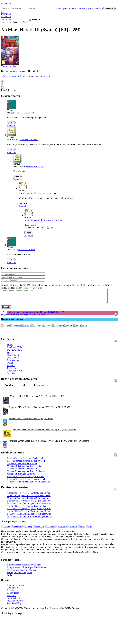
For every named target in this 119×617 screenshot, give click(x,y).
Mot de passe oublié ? (66, 8)
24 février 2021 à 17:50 (52, 220)
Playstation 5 (13, 357)
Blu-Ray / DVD (14, 347)
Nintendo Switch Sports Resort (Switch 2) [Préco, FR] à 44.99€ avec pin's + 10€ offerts (49, 441)
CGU (67, 608)
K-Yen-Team (13, 593)
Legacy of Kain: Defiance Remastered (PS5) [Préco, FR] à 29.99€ (39, 407)
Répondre (11, 125)
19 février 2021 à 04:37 (27, 113)
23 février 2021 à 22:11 (47, 193)
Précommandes (41, 385)
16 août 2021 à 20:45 (26, 250)
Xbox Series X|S (14, 370)
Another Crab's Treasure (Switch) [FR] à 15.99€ (31, 418)
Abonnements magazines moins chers (24, 564)
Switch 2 (11, 365)
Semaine (9, 385)
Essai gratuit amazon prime (19, 572)
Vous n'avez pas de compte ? (89, 8)
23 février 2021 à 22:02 (29, 140)
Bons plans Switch (20, 22)
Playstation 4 (13, 355)
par (26, 458)
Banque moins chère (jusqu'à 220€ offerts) (26, 567)
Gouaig (10, 590)
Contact (75, 608)
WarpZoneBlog (14, 603)
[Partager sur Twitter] (2, 83)
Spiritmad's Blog (14, 598)
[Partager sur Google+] (2, 86)
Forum (10, 344)
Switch (10, 363)
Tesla (9, 575)
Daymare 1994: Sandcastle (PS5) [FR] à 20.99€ (23, 314)
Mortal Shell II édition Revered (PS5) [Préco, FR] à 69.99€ (37, 396)
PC (8, 352)
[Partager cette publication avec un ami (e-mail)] (2, 88)
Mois (25, 385)
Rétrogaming (13, 360)
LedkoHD (11, 595)
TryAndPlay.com (15, 600)
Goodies (11, 373)
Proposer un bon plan (17, 317)
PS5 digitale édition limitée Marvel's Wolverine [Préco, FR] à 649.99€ (45, 429)
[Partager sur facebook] (2, 81)
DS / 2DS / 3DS (14, 350)
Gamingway (12, 587)
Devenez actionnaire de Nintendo (22, 570)
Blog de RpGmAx (15, 585)
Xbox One (12, 368)
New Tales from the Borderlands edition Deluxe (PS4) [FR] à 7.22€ (34, 312)
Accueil (5, 22)
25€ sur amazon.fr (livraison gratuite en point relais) (26, 76)
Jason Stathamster (27, 193)
